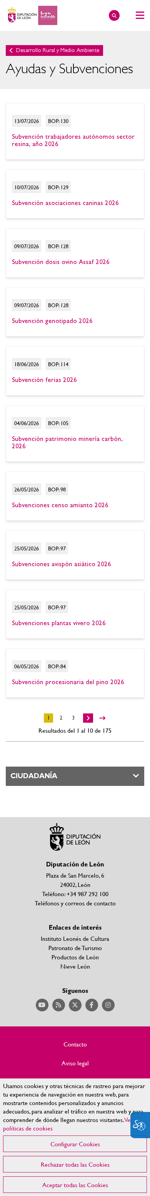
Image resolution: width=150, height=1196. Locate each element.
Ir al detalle (75, 131)
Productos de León (75, 956)
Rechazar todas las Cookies (75, 1164)
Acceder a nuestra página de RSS (58, 1005)
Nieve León (75, 966)
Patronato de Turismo (75, 947)
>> (102, 718)
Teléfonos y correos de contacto (75, 902)
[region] (75, 1137)
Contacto (75, 1044)
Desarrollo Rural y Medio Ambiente (57, 50)
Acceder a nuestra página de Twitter (75, 1005)
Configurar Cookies (75, 1143)
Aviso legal (75, 1063)
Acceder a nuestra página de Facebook (91, 1005)
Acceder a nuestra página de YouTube (42, 1005)
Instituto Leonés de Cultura (75, 938)
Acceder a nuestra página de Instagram (108, 1005)
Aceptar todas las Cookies (75, 1184)
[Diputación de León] (31, 15)
